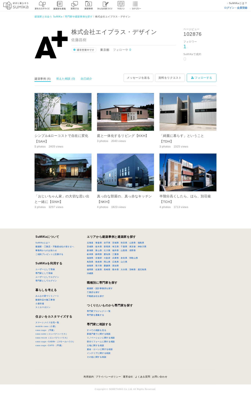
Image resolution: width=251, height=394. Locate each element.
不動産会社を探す (95, 296)
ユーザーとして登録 (45, 269)
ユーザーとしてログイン (47, 277)
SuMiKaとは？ (42, 243)
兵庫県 (115, 258)
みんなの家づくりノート (47, 296)
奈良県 (124, 258)
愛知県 (107, 254)
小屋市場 (39, 303)
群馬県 (107, 246)
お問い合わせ (159, 376)
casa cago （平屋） (45, 330)
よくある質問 (142, 376)
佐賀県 (98, 269)
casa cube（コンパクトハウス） (51, 334)
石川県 (107, 250)
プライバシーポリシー (108, 376)
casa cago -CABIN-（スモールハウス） (55, 341)
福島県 (141, 243)
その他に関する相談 (96, 357)
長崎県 (107, 269)
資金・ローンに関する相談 (100, 349)
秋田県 (124, 243)
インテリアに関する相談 (99, 353)
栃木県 (98, 246)
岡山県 (107, 262)
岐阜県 (90, 254)
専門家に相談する (99, 324)
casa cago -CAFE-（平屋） (49, 345)
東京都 (132, 246)
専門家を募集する (95, 315)
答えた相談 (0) (65, 78)
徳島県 (90, 266)
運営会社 (128, 376)
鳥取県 (90, 262)
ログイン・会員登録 (235, 7)
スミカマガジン (43, 307)
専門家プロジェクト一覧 (99, 311)
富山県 (98, 250)
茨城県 (90, 246)
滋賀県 (90, 258)
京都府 (98, 258)
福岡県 (90, 269)
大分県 (124, 269)
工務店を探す (93, 292)
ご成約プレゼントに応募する (49, 254)
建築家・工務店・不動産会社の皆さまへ (54, 246)
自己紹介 (86, 78)
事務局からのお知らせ (46, 250)
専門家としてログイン (46, 281)
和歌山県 (133, 258)
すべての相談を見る (96, 330)
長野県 (132, 250)
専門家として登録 (44, 273)
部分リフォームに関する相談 (101, 341)
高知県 (115, 266)
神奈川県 (142, 246)
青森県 (98, 243)
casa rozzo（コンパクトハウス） (52, 338)
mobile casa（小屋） (46, 326)
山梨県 (124, 250)
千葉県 (124, 246)
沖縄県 (90, 273)
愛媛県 (107, 266)
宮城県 (115, 243)
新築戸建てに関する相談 (99, 334)
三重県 (115, 254)
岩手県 (107, 243)
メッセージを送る (138, 77)
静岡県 (98, 254)
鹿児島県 (142, 269)
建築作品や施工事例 (45, 300)
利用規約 (89, 376)
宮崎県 (132, 269)
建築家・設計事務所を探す (100, 288)
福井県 (115, 250)
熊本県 (115, 269)
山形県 (132, 243)
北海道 (90, 243)
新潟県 (90, 250)
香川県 (98, 266)
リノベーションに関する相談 (101, 338)
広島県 (115, 262)
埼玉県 (115, 246)
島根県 (98, 262)
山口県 (124, 262)
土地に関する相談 (95, 345)
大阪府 (107, 258)
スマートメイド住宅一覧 (47, 322)
